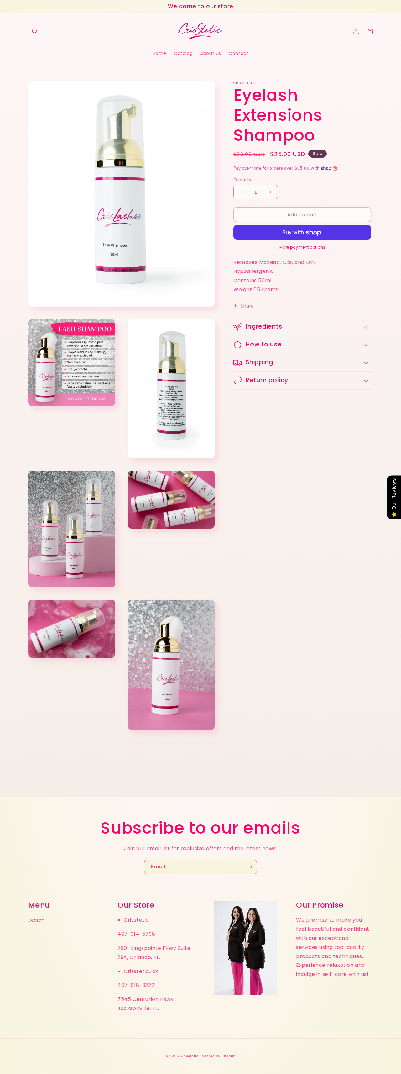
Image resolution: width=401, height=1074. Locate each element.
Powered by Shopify (217, 1056)
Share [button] (247, 306)
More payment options (302, 247)
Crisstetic (190, 1056)
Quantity (242, 180)
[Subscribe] (250, 867)
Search (36, 920)
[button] (35, 31)
